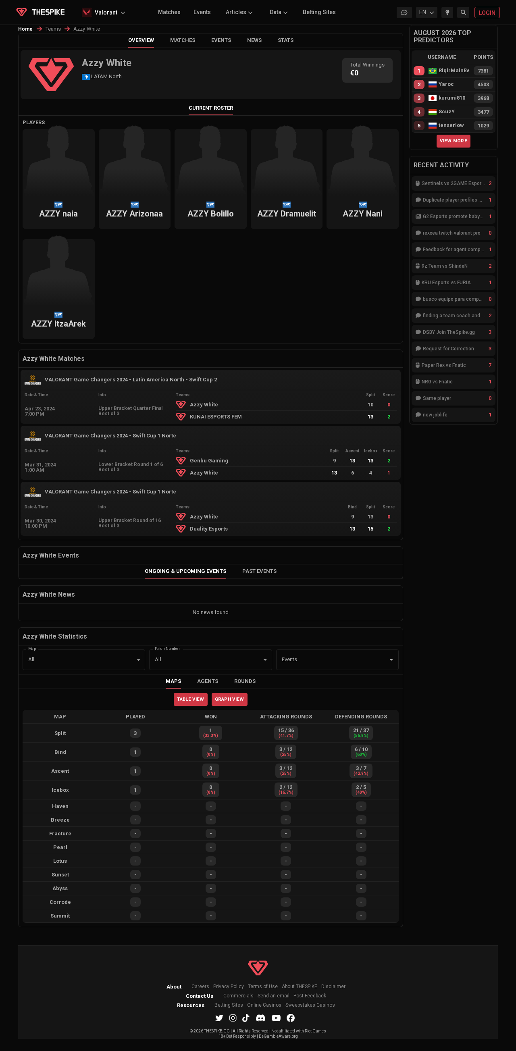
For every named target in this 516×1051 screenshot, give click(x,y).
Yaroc (446, 84)
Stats (285, 40)
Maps (173, 681)
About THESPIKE (299, 986)
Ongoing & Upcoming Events (185, 571)
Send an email (273, 996)
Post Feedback (309, 996)
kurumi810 (452, 98)
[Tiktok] (246, 1018)
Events (202, 12)
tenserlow (451, 125)
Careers (200, 986)
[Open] (391, 660)
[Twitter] (219, 1018)
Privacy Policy (228, 986)
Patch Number (167, 648)
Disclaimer (333, 986)
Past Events (259, 571)
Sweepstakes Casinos (310, 1005)
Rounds (245, 681)
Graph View (229, 699)
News (254, 40)
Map (32, 648)
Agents (207, 681)
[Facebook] (291, 1018)
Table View (190, 699)
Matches (169, 12)
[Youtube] (276, 1018)
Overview (141, 40)
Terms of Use (263, 986)
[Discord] (261, 1018)
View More (453, 141)
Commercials (238, 996)
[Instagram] (233, 1018)
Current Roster (211, 108)
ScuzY (447, 111)
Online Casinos (264, 1005)
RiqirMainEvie (454, 70)
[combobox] (326, 660)
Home (25, 29)
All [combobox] (31, 659)
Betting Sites (319, 12)
